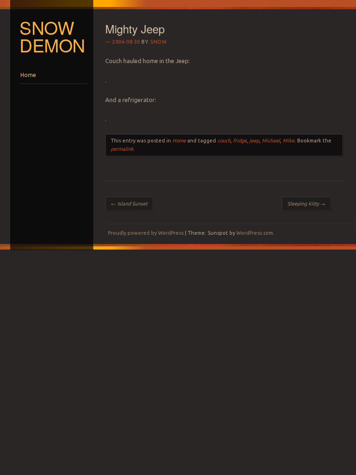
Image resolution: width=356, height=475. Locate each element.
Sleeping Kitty (306, 203)
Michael (271, 140)
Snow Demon (52, 36)
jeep (254, 140)
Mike (288, 140)
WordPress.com (254, 233)
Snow (158, 42)
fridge (240, 140)
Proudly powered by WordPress (146, 233)
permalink (122, 149)
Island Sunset (129, 203)
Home (28, 75)
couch (223, 140)
